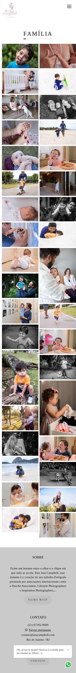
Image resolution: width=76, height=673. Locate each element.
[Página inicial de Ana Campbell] (10, 10)
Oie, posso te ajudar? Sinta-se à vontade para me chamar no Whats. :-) (40, 651)
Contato (38, 661)
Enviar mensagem (40, 630)
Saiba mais (38, 599)
